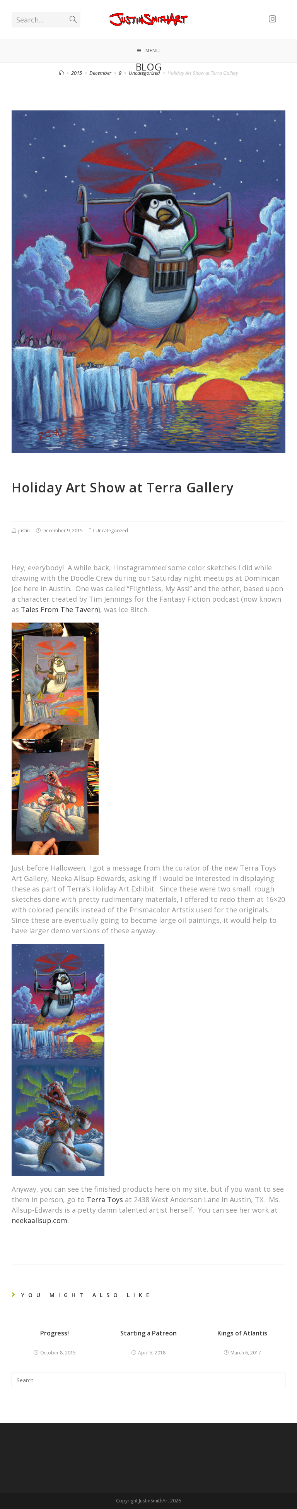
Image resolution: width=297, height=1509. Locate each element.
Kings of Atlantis (242, 1333)
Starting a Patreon (148, 1333)
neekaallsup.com (39, 1220)
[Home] (61, 72)
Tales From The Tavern (59, 609)
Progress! (54, 1333)
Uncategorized (112, 530)
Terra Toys (105, 1199)
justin (24, 530)
